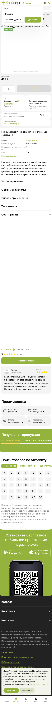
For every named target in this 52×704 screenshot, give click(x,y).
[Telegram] (45, 3)
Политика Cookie (40, 684)
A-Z (33, 497)
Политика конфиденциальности (17, 657)
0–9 (40, 497)
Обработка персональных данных (18, 667)
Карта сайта (7, 652)
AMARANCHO (32, 140)
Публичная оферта (10, 662)
